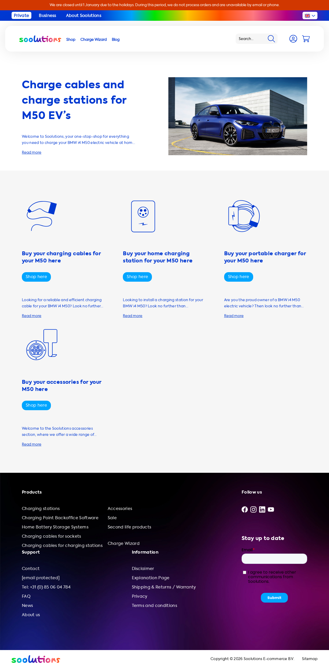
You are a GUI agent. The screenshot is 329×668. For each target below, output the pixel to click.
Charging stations (41, 508)
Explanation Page (151, 578)
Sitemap (309, 659)
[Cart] (306, 39)
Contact (31, 568)
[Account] (293, 39)
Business (47, 15)
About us (31, 614)
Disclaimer (143, 568)
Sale (112, 517)
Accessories (120, 508)
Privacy (140, 596)
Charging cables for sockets (51, 536)
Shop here (36, 276)
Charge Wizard (124, 543)
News (27, 605)
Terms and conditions (154, 605)
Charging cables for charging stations (62, 545)
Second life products (129, 527)
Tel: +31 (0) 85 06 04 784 (46, 587)
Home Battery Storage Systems (55, 527)
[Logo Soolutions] (40, 38)
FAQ (26, 596)
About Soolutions (83, 15)
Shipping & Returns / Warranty (164, 587)
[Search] (271, 38)
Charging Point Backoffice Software (60, 517)
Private (21, 15)
